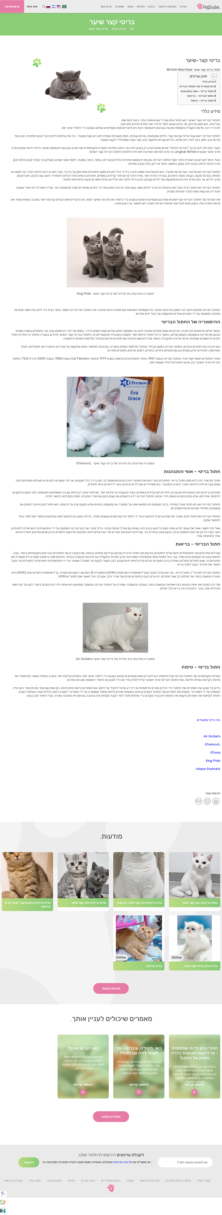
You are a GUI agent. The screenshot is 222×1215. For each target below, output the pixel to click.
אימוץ (130, 6)
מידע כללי (208, 81)
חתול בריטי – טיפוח (202, 100)
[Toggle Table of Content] (213, 76)
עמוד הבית (203, 1180)
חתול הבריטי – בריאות (200, 96)
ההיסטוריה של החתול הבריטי (196, 86)
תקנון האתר (54, 1180)
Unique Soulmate (208, 769)
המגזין (130, 1180)
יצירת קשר (106, 6)
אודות (183, 6)
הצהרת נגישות (13, 1180)
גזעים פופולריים (110, 1180)
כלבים (151, 6)
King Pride (213, 761)
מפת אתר (35, 1180)
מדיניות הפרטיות (122, 1162)
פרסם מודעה (12, 6)
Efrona (215, 752)
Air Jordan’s (212, 736)
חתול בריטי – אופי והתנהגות (197, 91)
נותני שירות (88, 1180)
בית (132, 29)
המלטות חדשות (167, 6)
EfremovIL (212, 744)
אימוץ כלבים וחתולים (178, 1180)
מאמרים (119, 6)
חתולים (141, 6)
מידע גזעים (119, 29)
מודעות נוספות (111, 988)
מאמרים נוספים (111, 1117)
